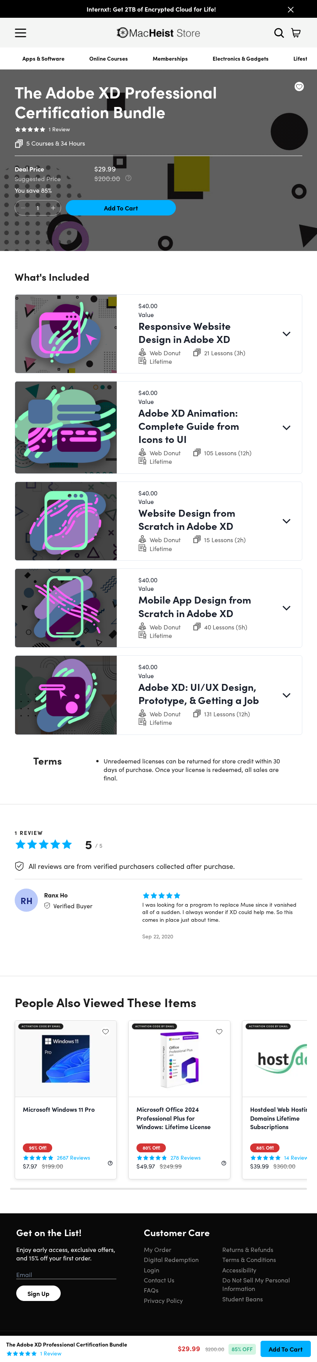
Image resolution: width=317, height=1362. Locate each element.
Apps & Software (43, 58)
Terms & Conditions (249, 1259)
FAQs (151, 1290)
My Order (157, 1249)
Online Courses (108, 58)
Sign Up (38, 1293)
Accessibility (239, 1269)
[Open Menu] (22, 33)
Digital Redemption (171, 1259)
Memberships (170, 58)
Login (151, 1269)
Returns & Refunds (247, 1249)
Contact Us (159, 1279)
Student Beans (242, 1298)
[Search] (279, 33)
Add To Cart (121, 208)
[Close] (290, 9)
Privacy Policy (163, 1300)
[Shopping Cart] (295, 33)
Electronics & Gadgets (241, 58)
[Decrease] (23, 208)
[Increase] (53, 208)
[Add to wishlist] (299, 86)
